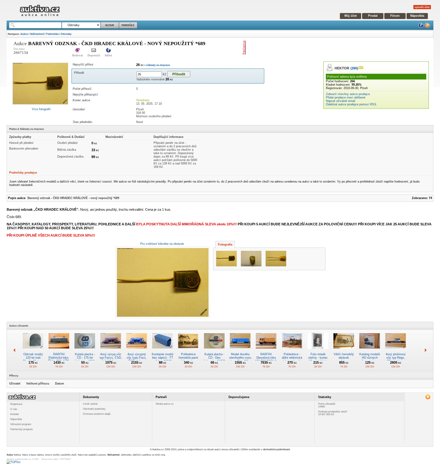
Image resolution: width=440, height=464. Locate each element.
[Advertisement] (301, 48)
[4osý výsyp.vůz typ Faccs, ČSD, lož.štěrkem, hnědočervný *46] (110, 350)
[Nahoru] (428, 397)
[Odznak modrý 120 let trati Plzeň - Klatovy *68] (33, 350)
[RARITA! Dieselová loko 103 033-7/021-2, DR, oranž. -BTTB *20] (266, 350)
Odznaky (66, 34)
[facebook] (421, 27)
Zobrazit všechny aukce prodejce (348, 94)
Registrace (16, 404)
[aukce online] (40, 17)
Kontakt (14, 414)
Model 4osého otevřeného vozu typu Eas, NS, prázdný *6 (240, 359)
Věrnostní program (20, 424)
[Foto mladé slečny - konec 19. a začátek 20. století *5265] (318, 350)
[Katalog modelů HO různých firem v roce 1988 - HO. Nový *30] (369, 350)
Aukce (24, 34)
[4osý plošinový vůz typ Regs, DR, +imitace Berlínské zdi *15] (395, 350)
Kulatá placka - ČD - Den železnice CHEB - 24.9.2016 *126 (214, 359)
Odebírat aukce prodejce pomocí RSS (351, 104)
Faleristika (52, 34)
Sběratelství (37, 34)
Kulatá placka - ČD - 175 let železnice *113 (85, 357)
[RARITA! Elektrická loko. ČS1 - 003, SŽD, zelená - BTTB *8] (59, 350)
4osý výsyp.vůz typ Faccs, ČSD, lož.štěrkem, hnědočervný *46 (111, 359)
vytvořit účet (422, 7)
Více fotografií (41, 109)
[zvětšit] (162, 282)
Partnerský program (21, 429)
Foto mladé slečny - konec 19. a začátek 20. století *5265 (318, 359)
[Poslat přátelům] (94, 50)
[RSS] (427, 27)
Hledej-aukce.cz (165, 403)
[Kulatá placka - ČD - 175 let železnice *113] (85, 350)
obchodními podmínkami (276, 449)
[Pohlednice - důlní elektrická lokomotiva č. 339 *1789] (292, 350)
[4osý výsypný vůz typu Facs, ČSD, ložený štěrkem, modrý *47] (136, 350)
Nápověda (417, 15)
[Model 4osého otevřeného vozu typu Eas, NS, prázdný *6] (240, 350)
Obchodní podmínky (94, 408)
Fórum (395, 15)
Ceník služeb (90, 403)
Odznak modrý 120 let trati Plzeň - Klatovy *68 (33, 359)
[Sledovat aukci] (77, 50)
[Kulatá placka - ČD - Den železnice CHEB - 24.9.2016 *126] (214, 350)
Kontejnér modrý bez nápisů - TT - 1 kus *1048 (162, 357)
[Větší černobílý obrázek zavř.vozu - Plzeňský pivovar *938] (344, 350)
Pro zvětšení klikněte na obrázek (162, 244)
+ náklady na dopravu (156, 65)
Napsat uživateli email (340, 101)
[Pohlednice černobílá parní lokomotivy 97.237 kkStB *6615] (188, 350)
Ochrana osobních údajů (96, 413)
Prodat (372, 15)
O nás (13, 409)
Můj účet (350, 15)
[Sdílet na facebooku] (108, 50)
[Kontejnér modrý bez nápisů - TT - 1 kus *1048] (162, 350)
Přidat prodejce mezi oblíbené (345, 97)
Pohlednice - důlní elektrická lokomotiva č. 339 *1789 (292, 359)
